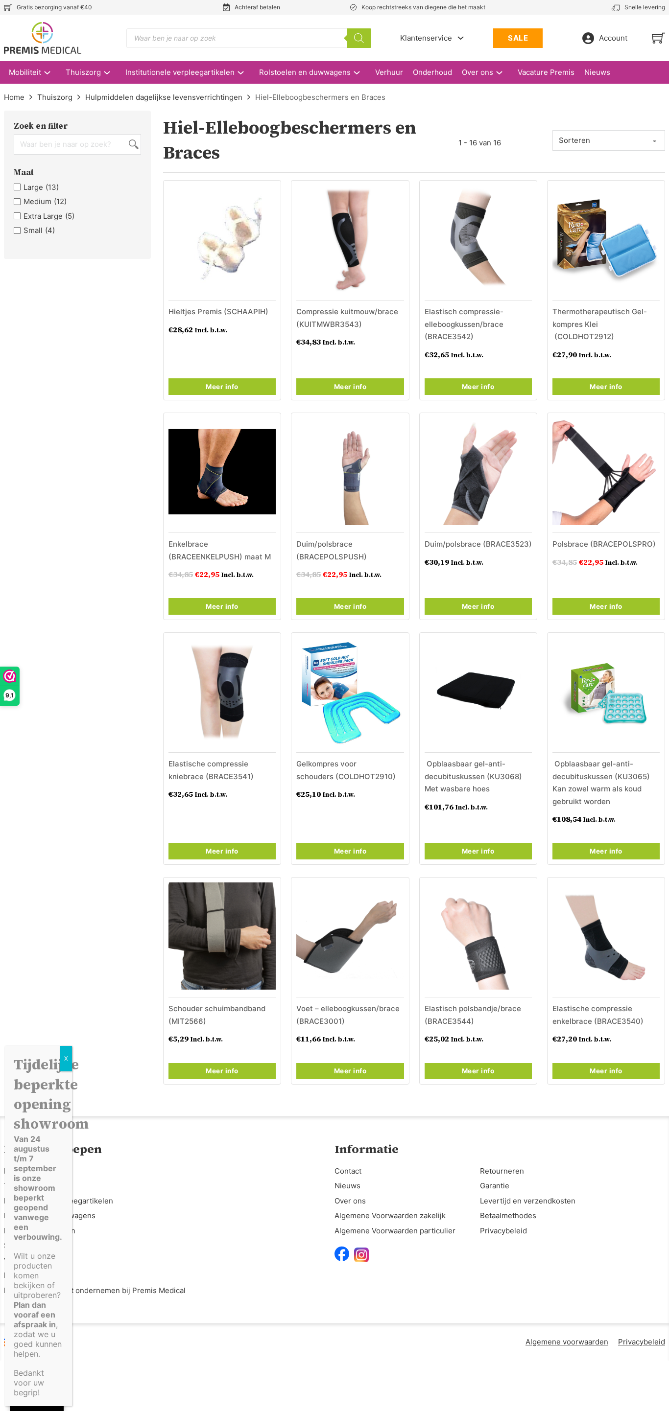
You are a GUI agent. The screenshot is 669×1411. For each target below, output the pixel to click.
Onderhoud (432, 72)
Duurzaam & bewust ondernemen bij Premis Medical (95, 1290)
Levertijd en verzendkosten (527, 1200)
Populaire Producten (39, 1230)
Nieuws (597, 72)
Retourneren (502, 1171)
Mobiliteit (25, 72)
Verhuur (389, 72)
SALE (518, 38)
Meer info (222, 387)
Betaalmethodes (508, 1215)
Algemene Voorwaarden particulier (394, 1230)
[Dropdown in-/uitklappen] (460, 38)
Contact (347, 1171)
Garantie (494, 1185)
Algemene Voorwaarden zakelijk (390, 1215)
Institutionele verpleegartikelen (180, 72)
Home (14, 97)
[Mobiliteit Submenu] (52, 72)
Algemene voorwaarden (567, 1341)
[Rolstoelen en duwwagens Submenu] (361, 72)
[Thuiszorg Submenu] (111, 72)
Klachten (19, 1275)
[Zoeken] (359, 38)
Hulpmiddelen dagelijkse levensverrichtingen (163, 97)
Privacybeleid (503, 1230)
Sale (11, 1245)
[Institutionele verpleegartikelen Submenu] (245, 72)
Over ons (477, 72)
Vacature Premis (546, 72)
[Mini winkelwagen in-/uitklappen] (658, 38)
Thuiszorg (83, 72)
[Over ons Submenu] (504, 72)
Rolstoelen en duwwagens (305, 72)
